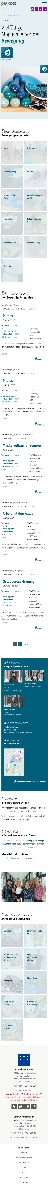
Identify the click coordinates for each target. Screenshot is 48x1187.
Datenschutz (24, 1178)
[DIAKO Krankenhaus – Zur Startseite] (24, 1060)
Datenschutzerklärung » (19, 819)
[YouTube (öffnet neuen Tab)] (21, 1106)
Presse (24, 1173)
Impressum (24, 1183)
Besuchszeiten (24, 1163)
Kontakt (24, 1153)
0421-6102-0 (18, 1086)
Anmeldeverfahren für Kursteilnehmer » (17, 858)
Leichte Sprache (32, 1148)
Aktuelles (24, 1168)
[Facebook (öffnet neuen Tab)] (27, 1106)
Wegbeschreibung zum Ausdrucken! (31, 781)
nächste (28, 644)
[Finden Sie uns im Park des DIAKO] (14, 762)
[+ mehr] (4, 353)
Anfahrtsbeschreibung (24, 1158)
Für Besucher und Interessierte (11, 15)
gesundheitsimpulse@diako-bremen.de (18, 733)
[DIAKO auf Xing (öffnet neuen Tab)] (14, 1106)
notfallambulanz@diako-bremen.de (24, 1137)
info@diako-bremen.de (24, 1090)
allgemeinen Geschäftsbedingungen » (19, 847)
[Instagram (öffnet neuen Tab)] (34, 1106)
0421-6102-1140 (18, 1133)
